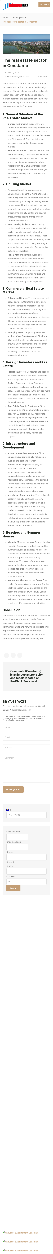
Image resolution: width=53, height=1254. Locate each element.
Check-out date (13, 842)
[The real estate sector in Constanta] (6, 655)
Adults (9, 866)
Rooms (9, 852)
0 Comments (41, 76)
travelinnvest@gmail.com (17, 76)
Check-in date (13, 831)
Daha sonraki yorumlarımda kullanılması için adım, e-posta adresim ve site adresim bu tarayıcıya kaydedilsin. (25, 718)
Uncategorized (18, 17)
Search (13, 888)
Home (5, 17)
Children (10, 876)
